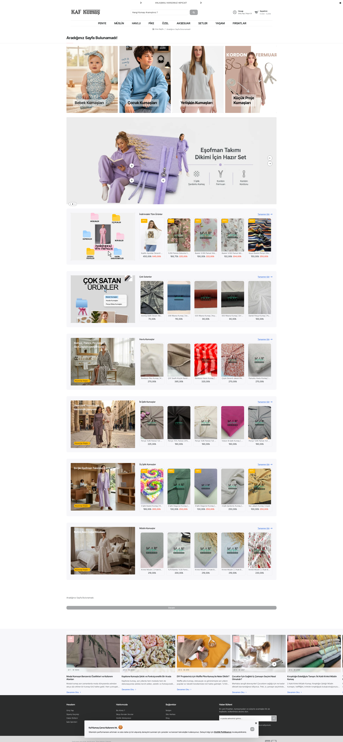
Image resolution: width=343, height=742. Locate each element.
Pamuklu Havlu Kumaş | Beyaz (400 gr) (260, 378)
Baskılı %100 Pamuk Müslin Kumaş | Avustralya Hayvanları (233, 253)
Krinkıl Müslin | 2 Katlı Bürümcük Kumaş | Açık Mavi (233, 570)
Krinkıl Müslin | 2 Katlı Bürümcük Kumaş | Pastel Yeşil (206, 570)
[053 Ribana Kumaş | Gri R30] (232, 297)
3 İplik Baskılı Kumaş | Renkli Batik (152, 506)
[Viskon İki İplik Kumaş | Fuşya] (232, 422)
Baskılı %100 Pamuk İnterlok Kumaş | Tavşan (206, 253)
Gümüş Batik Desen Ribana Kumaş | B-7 (152, 316)
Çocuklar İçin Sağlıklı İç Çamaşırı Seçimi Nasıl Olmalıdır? (254, 678)
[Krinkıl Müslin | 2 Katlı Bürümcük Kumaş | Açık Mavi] (232, 550)
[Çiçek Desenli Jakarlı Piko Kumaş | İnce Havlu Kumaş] (232, 360)
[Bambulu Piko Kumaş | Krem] (152, 360)
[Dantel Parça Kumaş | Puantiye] (259, 297)
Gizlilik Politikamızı (223, 732)
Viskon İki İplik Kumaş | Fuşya (233, 441)
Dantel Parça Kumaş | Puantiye (260, 316)
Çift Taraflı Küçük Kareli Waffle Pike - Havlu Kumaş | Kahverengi (179, 378)
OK (252, 729)
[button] (201, 2)
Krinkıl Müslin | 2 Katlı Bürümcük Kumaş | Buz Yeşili (152, 570)
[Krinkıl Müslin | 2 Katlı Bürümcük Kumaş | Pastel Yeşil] (205, 550)
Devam (171, 607)
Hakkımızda (122, 704)
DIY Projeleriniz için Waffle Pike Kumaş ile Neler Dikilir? (203, 676)
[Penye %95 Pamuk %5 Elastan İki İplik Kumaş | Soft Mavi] (259, 422)
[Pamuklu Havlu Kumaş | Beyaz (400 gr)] (259, 360)
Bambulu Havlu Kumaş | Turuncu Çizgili (206, 378)
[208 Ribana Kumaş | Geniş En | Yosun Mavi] (178, 297)
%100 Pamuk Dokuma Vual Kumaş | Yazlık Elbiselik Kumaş (179, 253)
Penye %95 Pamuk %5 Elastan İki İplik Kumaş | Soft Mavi (260, 441)
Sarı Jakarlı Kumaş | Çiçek (259, 506)
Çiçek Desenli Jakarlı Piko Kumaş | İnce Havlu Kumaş (233, 378)
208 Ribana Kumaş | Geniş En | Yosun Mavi (179, 316)
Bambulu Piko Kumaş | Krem (152, 378)
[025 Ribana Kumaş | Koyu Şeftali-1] (205, 297)
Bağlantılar (171, 704)
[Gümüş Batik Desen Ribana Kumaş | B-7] (152, 297)
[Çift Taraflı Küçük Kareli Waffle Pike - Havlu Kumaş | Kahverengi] (178, 360)
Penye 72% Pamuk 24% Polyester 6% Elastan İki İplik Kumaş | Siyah (179, 441)
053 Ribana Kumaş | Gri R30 (233, 316)
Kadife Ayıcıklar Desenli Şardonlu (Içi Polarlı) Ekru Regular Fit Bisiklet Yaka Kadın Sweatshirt (152, 253)
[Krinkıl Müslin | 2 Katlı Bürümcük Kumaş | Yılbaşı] (259, 550)
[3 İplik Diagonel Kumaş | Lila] (205, 486)
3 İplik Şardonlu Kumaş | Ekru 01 (233, 506)
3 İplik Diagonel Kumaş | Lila (206, 506)
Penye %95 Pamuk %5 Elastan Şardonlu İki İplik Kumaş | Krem (206, 441)
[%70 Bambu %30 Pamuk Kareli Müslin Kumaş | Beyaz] (178, 550)
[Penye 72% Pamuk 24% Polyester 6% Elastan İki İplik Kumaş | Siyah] (178, 422)
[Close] (340, 2)
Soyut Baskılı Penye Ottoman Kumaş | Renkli (260, 253)
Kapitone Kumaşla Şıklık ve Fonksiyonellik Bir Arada (146, 676)
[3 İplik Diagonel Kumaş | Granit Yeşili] (178, 486)
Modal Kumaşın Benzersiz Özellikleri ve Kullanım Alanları (89, 678)
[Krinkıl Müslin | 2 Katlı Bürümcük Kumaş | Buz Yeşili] (152, 550)
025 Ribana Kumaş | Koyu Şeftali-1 (206, 316)
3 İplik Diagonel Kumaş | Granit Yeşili (179, 506)
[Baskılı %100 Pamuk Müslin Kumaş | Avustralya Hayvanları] (232, 235)
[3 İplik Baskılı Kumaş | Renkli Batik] (152, 486)
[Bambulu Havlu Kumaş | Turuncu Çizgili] (205, 360)
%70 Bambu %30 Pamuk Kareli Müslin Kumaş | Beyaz (179, 570)
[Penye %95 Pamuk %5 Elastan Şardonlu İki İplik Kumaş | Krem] (205, 422)
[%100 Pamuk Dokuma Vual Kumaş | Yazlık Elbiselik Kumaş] (178, 235)
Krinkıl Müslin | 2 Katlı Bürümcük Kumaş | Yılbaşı (260, 570)
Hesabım (70, 704)
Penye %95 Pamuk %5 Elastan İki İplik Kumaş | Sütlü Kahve (152, 441)
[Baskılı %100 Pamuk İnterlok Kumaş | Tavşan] (205, 235)
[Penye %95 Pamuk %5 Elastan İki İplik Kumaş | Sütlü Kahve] (152, 422)
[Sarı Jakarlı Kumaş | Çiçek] (259, 486)
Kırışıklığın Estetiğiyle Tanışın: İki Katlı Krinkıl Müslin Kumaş (312, 678)
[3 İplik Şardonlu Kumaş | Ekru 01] (232, 486)
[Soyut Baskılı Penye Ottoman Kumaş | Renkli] (259, 235)
